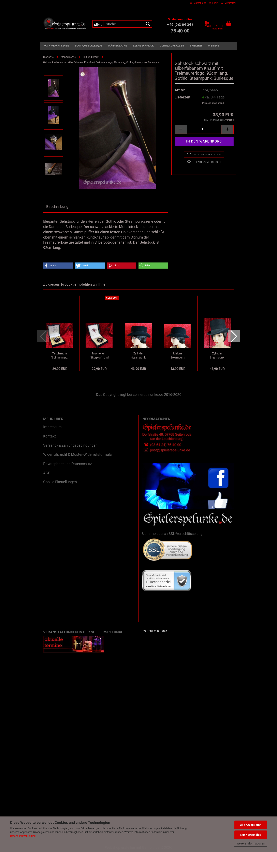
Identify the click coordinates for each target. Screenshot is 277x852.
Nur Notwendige (250, 834)
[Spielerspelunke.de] (64, 23)
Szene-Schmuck (143, 45)
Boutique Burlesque (88, 45)
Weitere (213, 45)
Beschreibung (57, 206)
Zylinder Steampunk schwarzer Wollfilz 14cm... (217, 356)
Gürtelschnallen (172, 45)
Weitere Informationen (251, 843)
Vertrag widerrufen (155, 631)
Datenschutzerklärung (22, 835)
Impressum (52, 427)
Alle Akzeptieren (250, 824)
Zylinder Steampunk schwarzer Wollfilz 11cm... (138, 356)
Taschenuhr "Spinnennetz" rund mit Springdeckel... (59, 356)
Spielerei (196, 45)
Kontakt (49, 436)
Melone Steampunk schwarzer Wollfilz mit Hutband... (178, 356)
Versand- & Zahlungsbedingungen (70, 445)
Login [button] (214, 3)
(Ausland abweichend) (213, 103)
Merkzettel (229, 3)
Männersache (117, 45)
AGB (46, 473)
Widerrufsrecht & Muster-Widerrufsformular (78, 454)
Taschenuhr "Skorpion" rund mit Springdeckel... (99, 356)
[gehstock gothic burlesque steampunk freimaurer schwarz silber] (117, 128)
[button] (198, 3)
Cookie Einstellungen (60, 482)
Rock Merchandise (56, 45)
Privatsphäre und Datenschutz (67, 464)
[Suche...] (148, 24)
